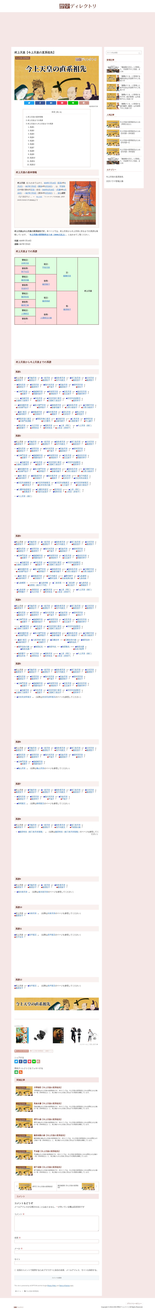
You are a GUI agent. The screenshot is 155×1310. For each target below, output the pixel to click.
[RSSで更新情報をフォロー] (20, 1072)
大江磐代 (46, 421)
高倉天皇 (64, 385)
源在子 (80, 387)
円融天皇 (33, 378)
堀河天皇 (22, 385)
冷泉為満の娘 (67, 578)
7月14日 (52, 183)
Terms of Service (64, 1285)
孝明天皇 (89, 419)
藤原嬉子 (61, 887)
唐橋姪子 (84, 585)
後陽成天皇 (37, 412)
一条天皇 (46, 378)
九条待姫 (82, 578)
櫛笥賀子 (80, 414)
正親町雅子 (74, 421)
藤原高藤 (25, 280)
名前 (17, 1238)
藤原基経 (46, 301)
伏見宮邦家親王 (81, 482)
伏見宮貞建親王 (24, 482)
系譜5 (32, 141)
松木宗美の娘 (44, 485)
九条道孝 (22, 590)
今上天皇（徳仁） (85, 425)
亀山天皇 (22, 768)
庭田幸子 (77, 400)
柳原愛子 (22, 428)
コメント (19, 1214)
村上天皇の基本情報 (35, 117)
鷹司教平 (69, 576)
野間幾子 (22, 592)
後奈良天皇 (73, 405)
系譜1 (32, 127)
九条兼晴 (82, 576)
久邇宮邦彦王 (42, 489)
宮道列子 (25, 288)
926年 (46, 183)
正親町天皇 (89, 405)
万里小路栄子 (72, 407)
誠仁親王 (23, 412)
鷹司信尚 (53, 578)
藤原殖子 (64, 387)
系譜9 (32, 154)
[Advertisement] (77, 29)
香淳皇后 (48, 428)
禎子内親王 (60, 380)
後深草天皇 (53, 391)
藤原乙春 (25, 305)
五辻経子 (67, 394)
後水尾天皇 (52, 412)
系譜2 (32, 130)
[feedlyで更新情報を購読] (16, 1072)
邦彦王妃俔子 (42, 492)
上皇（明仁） (66, 425)
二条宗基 (57, 583)
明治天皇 (22, 425)
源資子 (39, 400)
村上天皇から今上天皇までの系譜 (40, 124)
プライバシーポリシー (134, 1303)
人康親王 (25, 314)
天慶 (59, 190)
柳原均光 (52, 647)
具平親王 (33, 935)
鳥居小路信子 (82, 485)
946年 (44, 190)
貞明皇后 (35, 428)
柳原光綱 (25, 649)
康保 (40, 186)
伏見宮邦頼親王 (43, 482)
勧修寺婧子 (60, 421)
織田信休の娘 (23, 647)
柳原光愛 (80, 647)
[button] (139, 53)
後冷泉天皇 (22, 892)
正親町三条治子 (54, 400)
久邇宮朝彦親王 (24, 489)
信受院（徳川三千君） (38, 585)
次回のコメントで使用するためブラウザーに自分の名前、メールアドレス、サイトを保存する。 (57, 1270)
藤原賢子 (90, 380)
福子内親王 (83, 476)
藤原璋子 (35, 387)
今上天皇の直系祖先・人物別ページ (42, 1051)
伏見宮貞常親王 (24, 697)
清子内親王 (52, 576)
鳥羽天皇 (35, 385)
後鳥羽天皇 (78, 385)
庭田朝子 (42, 407)
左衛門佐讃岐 (25, 421)
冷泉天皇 (33, 913)
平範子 (65, 799)
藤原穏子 (67, 309)
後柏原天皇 (56, 405)
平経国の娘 (76, 827)
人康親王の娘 (46, 318)
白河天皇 (90, 378)
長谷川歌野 (79, 649)
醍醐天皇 (67, 276)
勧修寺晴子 (22, 414)
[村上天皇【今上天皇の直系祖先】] (51, 103)
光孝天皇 (25, 263)
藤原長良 (25, 297)
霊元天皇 (67, 412)
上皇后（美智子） (64, 428)
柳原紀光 (39, 647)
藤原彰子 (46, 380)
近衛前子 (38, 414)
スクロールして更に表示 (88, 1044)
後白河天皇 (49, 385)
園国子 (54, 414)
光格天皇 (61, 419)
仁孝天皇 (75, 419)
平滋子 (51, 387)
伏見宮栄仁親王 (54, 398)
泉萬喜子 (27, 492)
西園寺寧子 (82, 394)
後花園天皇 (24, 405)
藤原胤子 (46, 284)
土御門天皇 (22, 391)
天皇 (33, 190)
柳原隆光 (65, 647)
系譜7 (32, 147)
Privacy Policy (51, 1285)
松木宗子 (67, 414)
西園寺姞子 (38, 394)
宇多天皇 (46, 267)
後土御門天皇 (40, 405)
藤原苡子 (22, 387)
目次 (53, 112)
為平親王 (33, 986)
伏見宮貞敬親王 (62, 482)
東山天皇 (80, 412)
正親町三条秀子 (22, 400)
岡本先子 (27, 485)
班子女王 (25, 272)
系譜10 (32, 158)
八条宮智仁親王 (39, 640)
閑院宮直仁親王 (24, 419)
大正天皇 (35, 425)
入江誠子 (65, 485)
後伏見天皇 (82, 391)
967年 (27, 186)
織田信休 (86, 640)
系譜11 (32, 161)
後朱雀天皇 (60, 378)
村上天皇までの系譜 (35, 120)
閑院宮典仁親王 (43, 419)
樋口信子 (71, 585)
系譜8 (32, 151)
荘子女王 (19, 937)
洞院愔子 (54, 394)
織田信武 (72, 642)
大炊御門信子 (23, 407)
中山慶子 (89, 421)
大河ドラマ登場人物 (114, 181)
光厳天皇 (25, 398)
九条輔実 (22, 583)
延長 (60, 183)
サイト (17, 1259)
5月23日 (50, 190)
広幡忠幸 (55, 640)
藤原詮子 (33, 380)
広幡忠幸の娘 (70, 640)
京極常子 (42, 642)
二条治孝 (71, 583)
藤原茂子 (77, 380)
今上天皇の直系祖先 (22, 1051)
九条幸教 (44, 583)
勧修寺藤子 (56, 407)
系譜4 (32, 137)
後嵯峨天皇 (38, 391)
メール (18, 1248)
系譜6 (32, 144)
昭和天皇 (48, 425)
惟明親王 (22, 803)
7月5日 (33, 186)
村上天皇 (39, 196)
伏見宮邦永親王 (81, 478)
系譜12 (32, 165)
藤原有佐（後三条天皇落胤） (31, 832)
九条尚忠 (84, 583)
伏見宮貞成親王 (74, 398)
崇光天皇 (38, 398)
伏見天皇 (67, 391)
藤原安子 (19, 380)
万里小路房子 (88, 407)
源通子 (24, 394)
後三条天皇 (76, 378)
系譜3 (32, 134)
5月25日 (48, 186)
